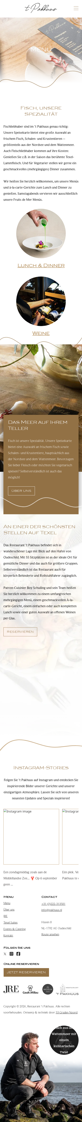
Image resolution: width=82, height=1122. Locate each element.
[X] (4, 954)
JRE (5, 916)
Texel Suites (10, 922)
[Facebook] (18, 954)
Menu (6, 903)
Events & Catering (14, 929)
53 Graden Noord (66, 1012)
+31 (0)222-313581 (53, 904)
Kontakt (8, 935)
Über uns (8, 910)
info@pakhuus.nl (51, 910)
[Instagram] (11, 954)
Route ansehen (50, 934)
